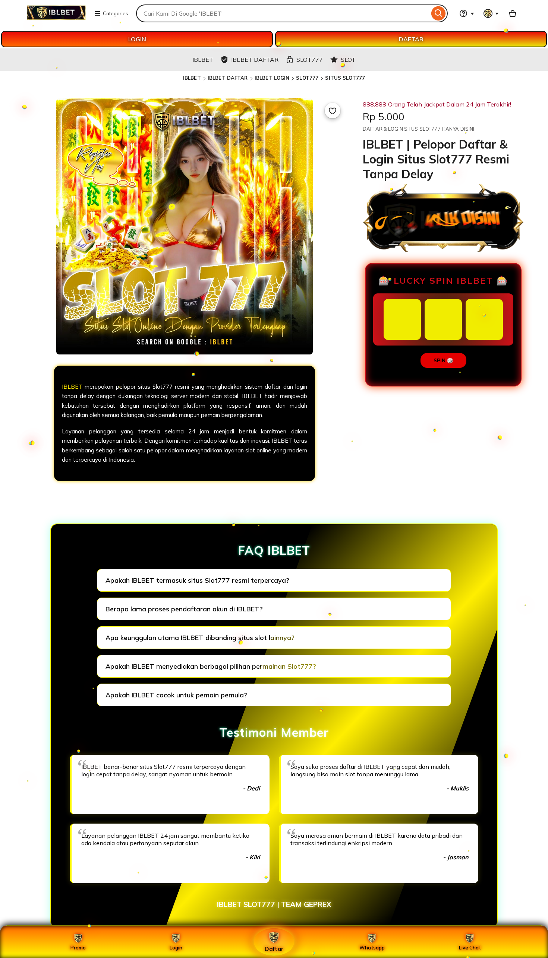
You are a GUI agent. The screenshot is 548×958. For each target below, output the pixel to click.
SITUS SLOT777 (345, 78)
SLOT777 (307, 78)
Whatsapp (372, 948)
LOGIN (137, 39)
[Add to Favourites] (332, 110)
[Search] (438, 13)
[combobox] (282, 13)
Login (176, 948)
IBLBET (192, 78)
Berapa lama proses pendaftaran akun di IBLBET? (184, 609)
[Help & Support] (466, 13)
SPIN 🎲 (443, 360)
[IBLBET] (56, 18)
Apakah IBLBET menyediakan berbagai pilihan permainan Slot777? (210, 666)
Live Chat (470, 948)
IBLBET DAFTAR (228, 78)
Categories (115, 13)
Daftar (274, 948)
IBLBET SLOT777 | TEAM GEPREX (274, 904)
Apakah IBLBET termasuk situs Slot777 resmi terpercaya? (197, 580)
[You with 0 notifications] (491, 13)
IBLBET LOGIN (272, 78)
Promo (78, 948)
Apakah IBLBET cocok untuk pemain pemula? (176, 695)
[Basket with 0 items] (513, 13)
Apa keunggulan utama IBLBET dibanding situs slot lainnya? (200, 637)
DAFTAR (411, 39)
